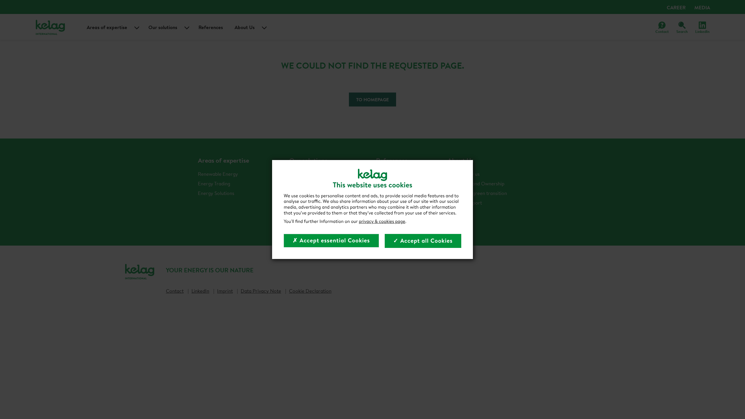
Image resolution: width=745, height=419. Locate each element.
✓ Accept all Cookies (423, 241)
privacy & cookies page (382, 221)
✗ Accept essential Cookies (331, 240)
